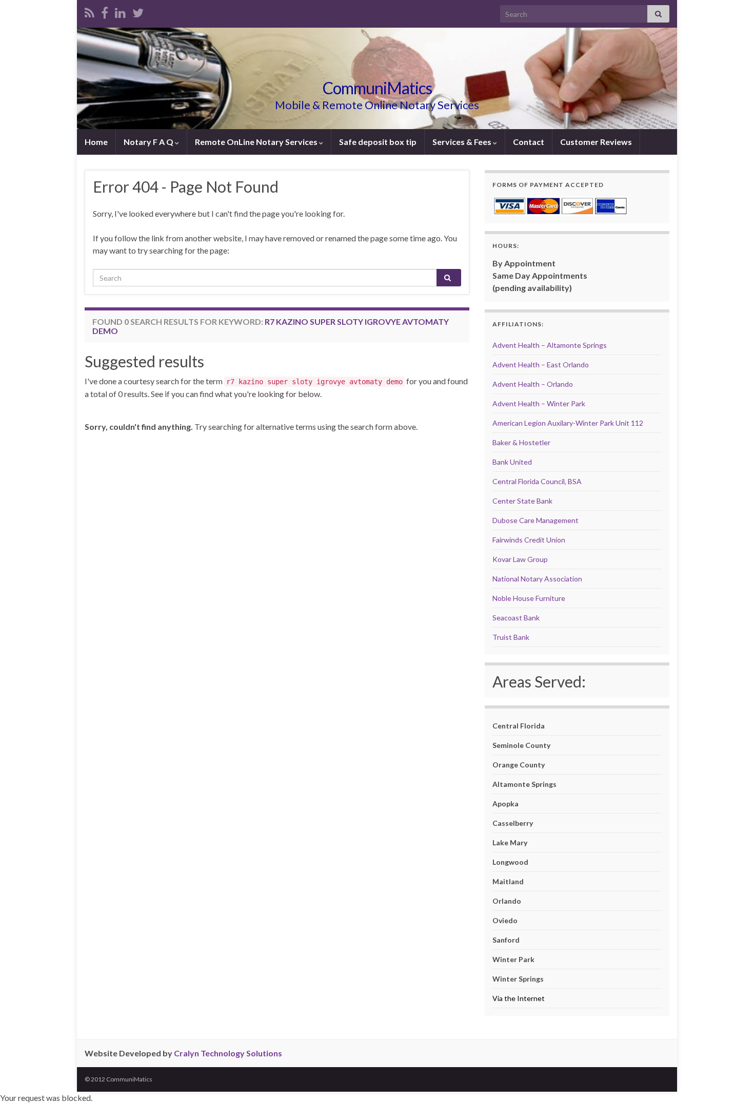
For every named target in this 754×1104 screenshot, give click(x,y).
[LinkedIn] (120, 11)
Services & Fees (462, 142)
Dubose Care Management (535, 520)
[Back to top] (731, 1081)
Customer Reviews (596, 142)
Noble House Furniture (528, 598)
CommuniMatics (377, 88)
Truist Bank (510, 637)
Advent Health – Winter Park (538, 403)
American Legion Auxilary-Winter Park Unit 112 (567, 423)
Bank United (512, 461)
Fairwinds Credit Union (528, 539)
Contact (528, 142)
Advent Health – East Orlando (540, 364)
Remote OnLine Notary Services (257, 142)
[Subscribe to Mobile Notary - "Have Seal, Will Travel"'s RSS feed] (89, 11)
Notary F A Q (149, 142)
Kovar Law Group (520, 559)
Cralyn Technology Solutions (228, 1053)
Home (96, 142)
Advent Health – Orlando (532, 384)
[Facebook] (104, 11)
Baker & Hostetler (521, 442)
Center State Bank (522, 500)
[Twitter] (138, 11)
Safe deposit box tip (377, 142)
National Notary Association (537, 578)
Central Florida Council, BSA (537, 481)
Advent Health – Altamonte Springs (549, 345)
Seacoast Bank (516, 617)
